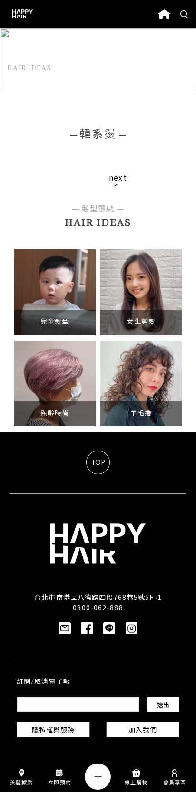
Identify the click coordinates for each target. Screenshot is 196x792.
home (164, 14)
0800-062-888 (98, 607)
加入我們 (142, 731)
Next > (118, 181)
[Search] (185, 14)
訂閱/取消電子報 (43, 682)
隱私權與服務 (53, 731)
